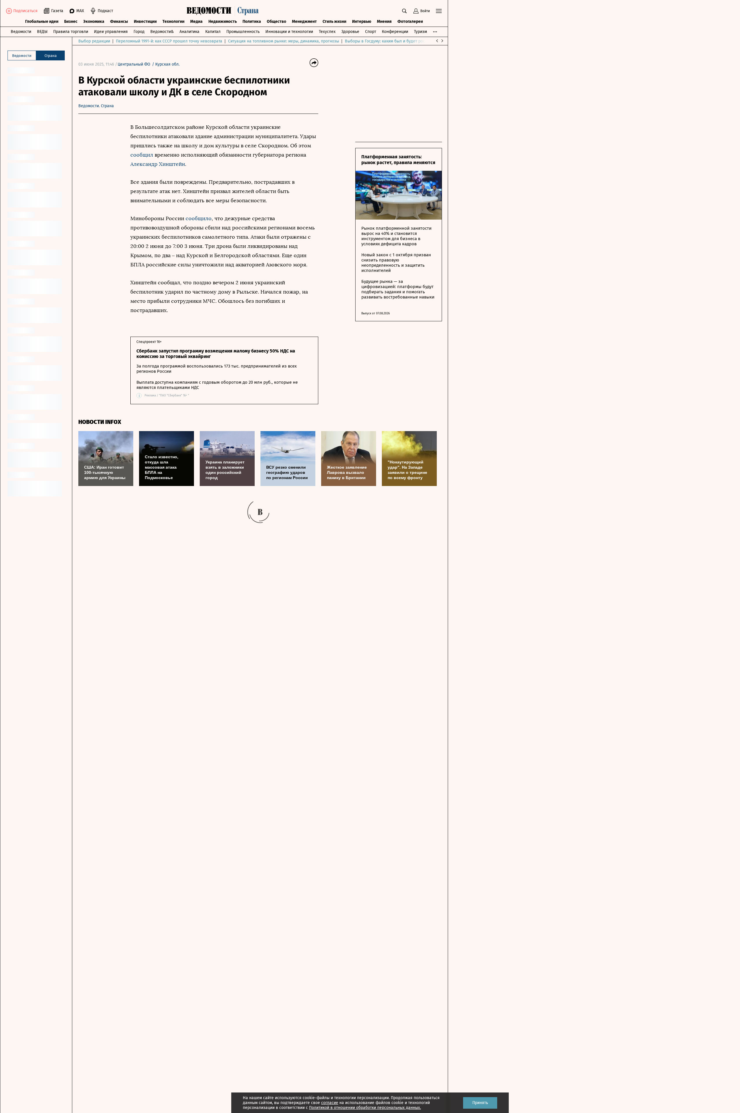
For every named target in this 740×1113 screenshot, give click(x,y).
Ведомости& (162, 31)
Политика (252, 21)
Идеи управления (111, 31)
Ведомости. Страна (96, 105)
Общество (276, 21)
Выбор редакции (94, 41)
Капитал (213, 31)
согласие (329, 1102)
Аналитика (189, 31)
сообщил (142, 155)
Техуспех (327, 31)
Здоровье (350, 31)
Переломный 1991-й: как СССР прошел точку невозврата (169, 41)
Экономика (93, 21)
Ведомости (21, 31)
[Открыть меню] (439, 11)
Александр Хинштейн (157, 164)
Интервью (361, 21)
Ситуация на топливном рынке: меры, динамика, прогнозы (283, 41)
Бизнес (70, 21)
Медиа (196, 21)
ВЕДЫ (42, 31)
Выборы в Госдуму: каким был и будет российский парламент (403, 41)
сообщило (199, 218)
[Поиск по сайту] (404, 11)
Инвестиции (145, 21)
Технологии (173, 21)
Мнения (384, 21)
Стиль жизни (334, 21)
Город (139, 31)
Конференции (395, 31)
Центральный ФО (134, 64)
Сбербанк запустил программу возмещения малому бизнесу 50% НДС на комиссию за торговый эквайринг (215, 353)
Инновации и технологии (289, 31)
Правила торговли (70, 31)
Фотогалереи (410, 21)
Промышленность (243, 31)
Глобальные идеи (41, 21)
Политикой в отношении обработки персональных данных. (365, 1107)
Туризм (420, 31)
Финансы (119, 21)
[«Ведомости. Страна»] (224, 11)
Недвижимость (222, 21)
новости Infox (99, 422)
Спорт (370, 31)
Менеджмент (304, 21)
